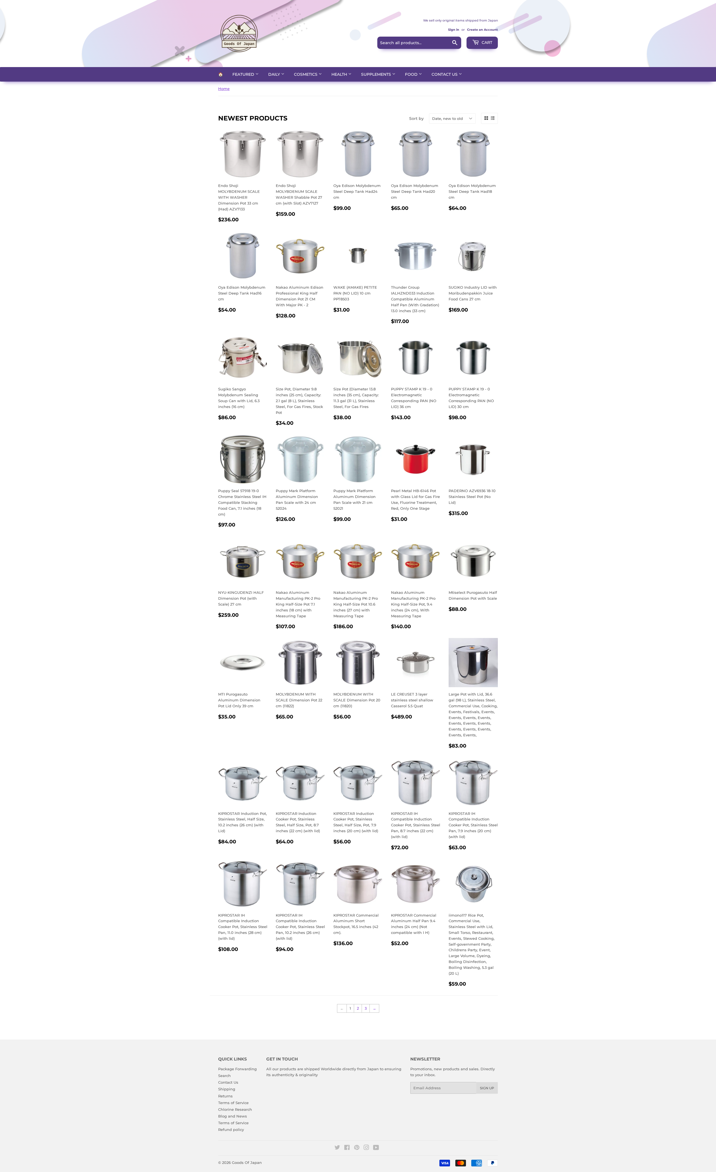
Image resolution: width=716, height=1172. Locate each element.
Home (224, 88)
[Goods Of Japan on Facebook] (347, 1148)
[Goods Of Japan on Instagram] (366, 1148)
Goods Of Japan (247, 1162)
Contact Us (445, 74)
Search (224, 1075)
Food (412, 74)
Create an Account (482, 30)
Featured (243, 74)
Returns (225, 1096)
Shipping (226, 1089)
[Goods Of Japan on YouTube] (376, 1148)
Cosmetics (306, 74)
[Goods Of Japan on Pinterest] (357, 1148)
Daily (274, 74)
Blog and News (232, 1116)
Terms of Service (233, 1102)
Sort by (416, 118)
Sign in (453, 30)
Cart (486, 42)
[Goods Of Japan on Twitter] (337, 1148)
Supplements (376, 74)
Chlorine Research (235, 1109)
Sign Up (487, 1088)
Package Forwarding (237, 1069)
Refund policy (231, 1129)
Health (339, 74)
